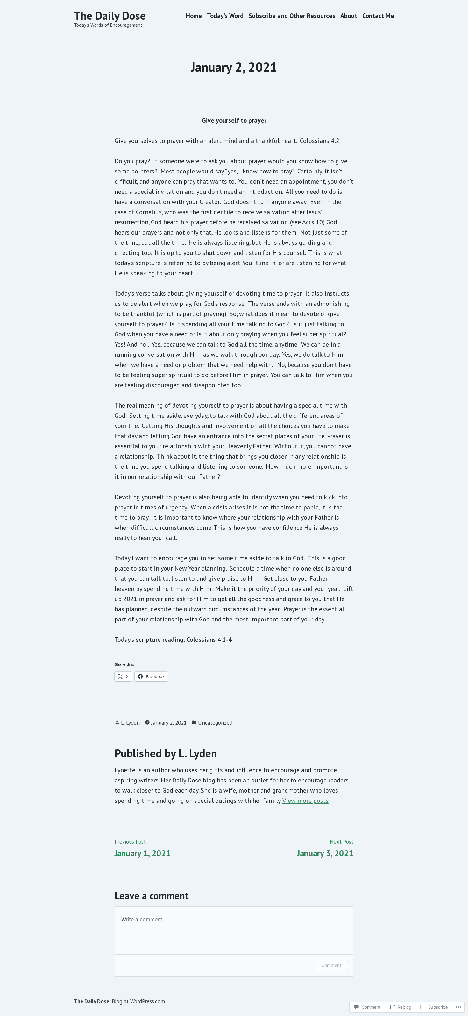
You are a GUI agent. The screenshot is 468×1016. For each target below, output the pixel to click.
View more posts (305, 800)
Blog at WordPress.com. (139, 1001)
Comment (331, 965)
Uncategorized (215, 722)
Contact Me (378, 15)
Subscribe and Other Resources (292, 15)
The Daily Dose (110, 15)
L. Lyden (130, 722)
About (348, 15)
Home (194, 15)
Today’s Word (225, 15)
